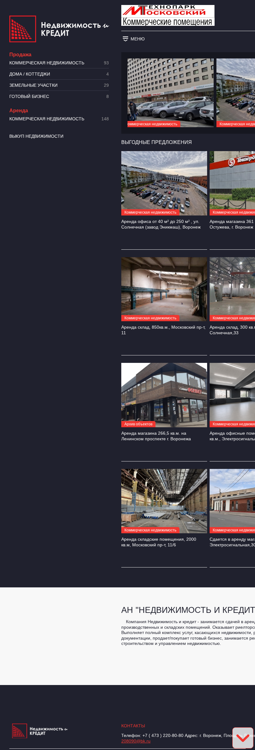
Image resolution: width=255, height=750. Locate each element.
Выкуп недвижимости (36, 136)
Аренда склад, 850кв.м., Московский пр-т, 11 (163, 330)
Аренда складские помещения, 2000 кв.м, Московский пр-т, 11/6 (158, 542)
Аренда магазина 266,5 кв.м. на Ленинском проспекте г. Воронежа (156, 436)
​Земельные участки (59, 85)
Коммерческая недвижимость (59, 63)
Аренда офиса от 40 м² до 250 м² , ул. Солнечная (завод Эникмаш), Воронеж (161, 224)
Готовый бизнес (59, 96)
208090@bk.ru (136, 740)
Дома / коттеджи (59, 74)
